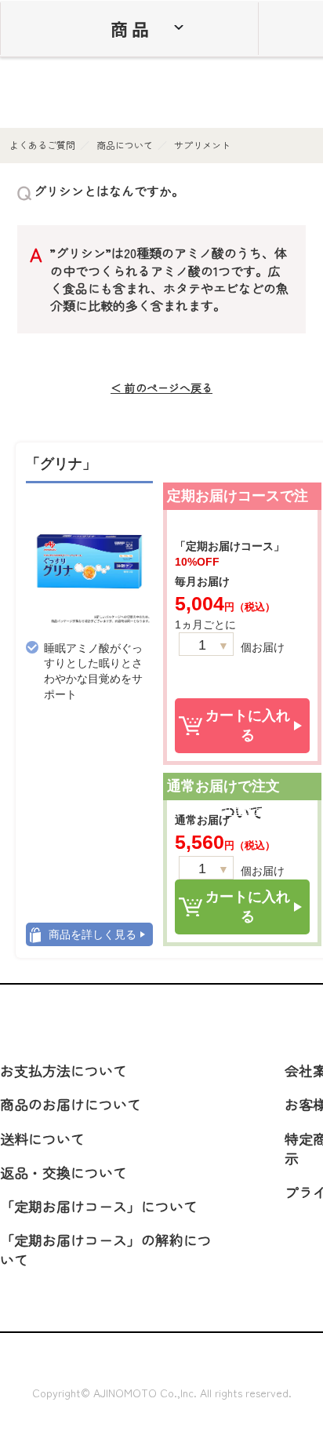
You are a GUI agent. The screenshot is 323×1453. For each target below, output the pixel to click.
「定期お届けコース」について (99, 1206)
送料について (42, 1138)
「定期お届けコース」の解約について (106, 1249)
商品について (124, 144)
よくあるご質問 (42, 144)
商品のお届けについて (70, 1104)
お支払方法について (63, 1070)
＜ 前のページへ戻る (161, 388)
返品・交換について (63, 1172)
